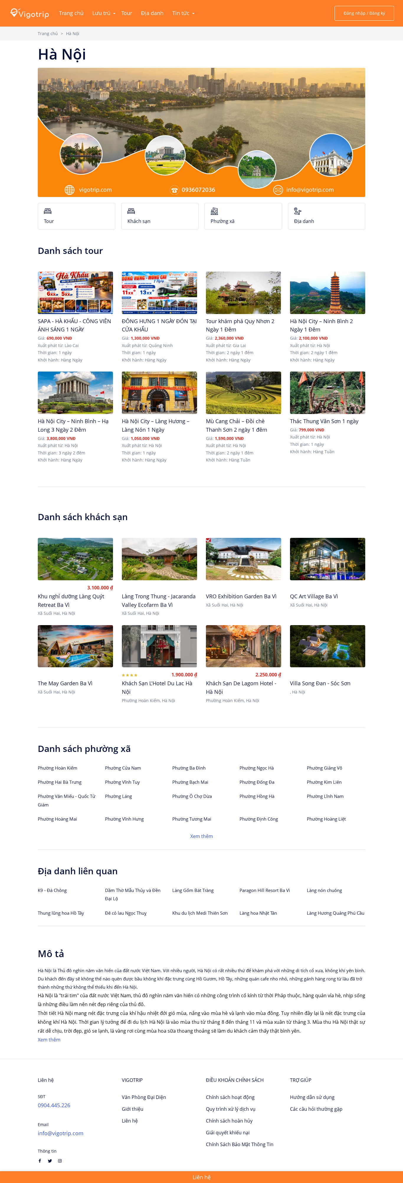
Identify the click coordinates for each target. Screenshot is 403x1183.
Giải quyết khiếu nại (228, 1132)
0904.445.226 (54, 1105)
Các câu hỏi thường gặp (316, 1109)
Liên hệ (130, 1121)
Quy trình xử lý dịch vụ (230, 1109)
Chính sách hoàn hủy (229, 1121)
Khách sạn (138, 221)
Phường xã (223, 221)
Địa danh (304, 221)
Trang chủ (48, 33)
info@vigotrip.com (60, 1133)
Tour (49, 221)
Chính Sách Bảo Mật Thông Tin (239, 1144)
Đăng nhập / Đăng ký (364, 13)
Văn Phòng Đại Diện (144, 1097)
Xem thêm (201, 836)
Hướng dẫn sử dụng (312, 1097)
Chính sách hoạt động (230, 1097)
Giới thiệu (132, 1109)
